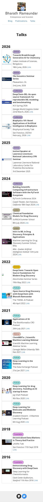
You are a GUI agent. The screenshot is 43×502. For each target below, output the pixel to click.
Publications (21, 21)
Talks (32, 21)
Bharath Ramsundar (21, 13)
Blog (10, 21)
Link (29, 67)
